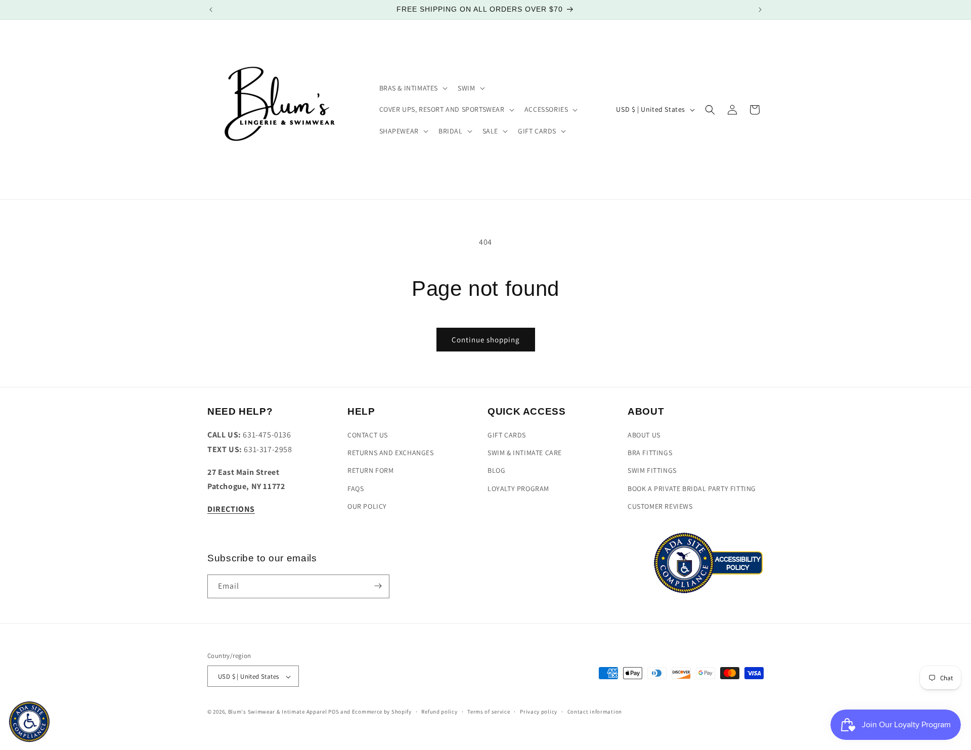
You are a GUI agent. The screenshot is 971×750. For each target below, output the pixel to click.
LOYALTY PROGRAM (518, 488)
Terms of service (488, 712)
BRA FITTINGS (650, 453)
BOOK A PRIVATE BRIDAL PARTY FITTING (692, 488)
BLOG (496, 470)
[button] (412, 88)
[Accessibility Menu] (29, 721)
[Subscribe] (378, 586)
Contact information (594, 712)
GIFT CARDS (507, 435)
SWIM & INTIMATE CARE (525, 453)
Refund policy (439, 712)
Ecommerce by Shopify (382, 712)
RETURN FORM (370, 470)
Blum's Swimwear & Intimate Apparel (277, 712)
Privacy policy (538, 712)
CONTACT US (367, 435)
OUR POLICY (367, 506)
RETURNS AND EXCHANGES (390, 453)
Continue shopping (486, 339)
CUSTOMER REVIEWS (660, 506)
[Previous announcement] (211, 9)
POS (333, 712)
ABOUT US (644, 435)
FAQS (355, 488)
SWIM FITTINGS (652, 470)
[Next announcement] (760, 9)
